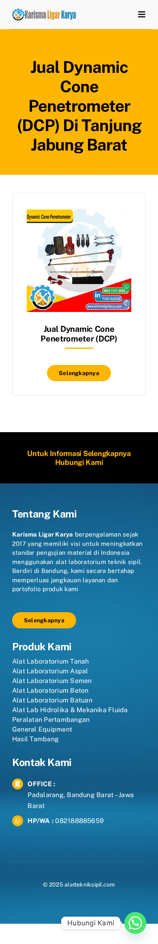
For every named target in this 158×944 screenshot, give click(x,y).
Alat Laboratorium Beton (50, 690)
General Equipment (42, 729)
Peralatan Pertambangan (51, 719)
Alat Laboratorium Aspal (50, 671)
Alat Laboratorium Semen (52, 681)
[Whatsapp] (135, 923)
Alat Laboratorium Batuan (52, 700)
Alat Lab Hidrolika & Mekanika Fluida (70, 710)
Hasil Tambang (35, 739)
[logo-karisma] (44, 11)
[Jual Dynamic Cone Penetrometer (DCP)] (79, 213)
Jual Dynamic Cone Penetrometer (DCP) (79, 334)
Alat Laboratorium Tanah (50, 661)
